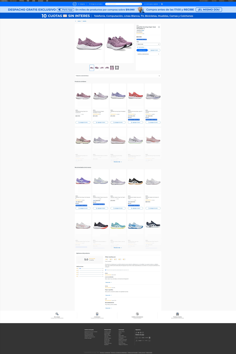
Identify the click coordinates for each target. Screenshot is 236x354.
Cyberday (106, 336)
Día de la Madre (107, 338)
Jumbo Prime (4, 0)
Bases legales (149, 352)
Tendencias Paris (107, 343)
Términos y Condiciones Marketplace (119, 352)
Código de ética (142, 352)
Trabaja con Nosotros (123, 344)
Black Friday (107, 334)
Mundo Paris (221, 0)
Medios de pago (88, 338)
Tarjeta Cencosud (122, 336)
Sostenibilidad (107, 333)
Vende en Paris (107, 331)
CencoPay (121, 342)
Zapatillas (84, 21)
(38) (154, 114)
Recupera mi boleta (89, 333)
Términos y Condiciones (105, 352)
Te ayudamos (230, 0)
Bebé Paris (106, 342)
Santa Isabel (121, 335)
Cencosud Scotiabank (204, 0)
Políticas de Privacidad (132, 352)
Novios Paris (214, 0)
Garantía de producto (89, 335)
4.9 (117, 114)
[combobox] (148, 44)
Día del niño (106, 339)
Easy (120, 334)
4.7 (152, 200)
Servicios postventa (89, 334)
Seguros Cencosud (123, 339)
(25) (118, 114)
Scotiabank (121, 338)
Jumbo (120, 333)
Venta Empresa (122, 343)
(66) (83, 200)
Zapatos (79, 21)
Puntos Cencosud (13, 0)
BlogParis (106, 344)
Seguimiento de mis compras (91, 331)
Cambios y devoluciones (90, 336)
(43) (153, 200)
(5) (143, 33)
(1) (100, 114)
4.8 (152, 114)
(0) (83, 114)
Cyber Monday (107, 335)
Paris (143, 30)
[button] (96, 4)
